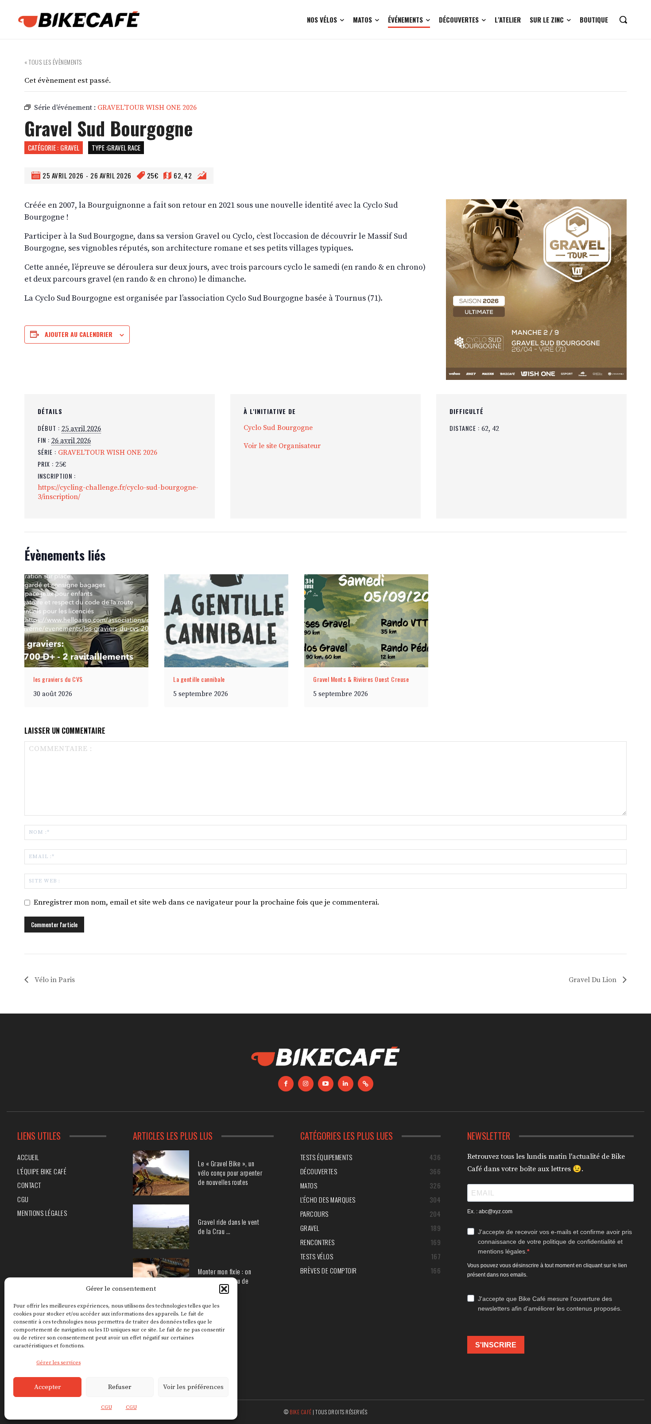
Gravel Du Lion (593, 979)
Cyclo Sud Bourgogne (278, 427)
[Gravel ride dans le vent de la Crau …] (161, 1227)
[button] (224, 1289)
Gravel (69, 147)
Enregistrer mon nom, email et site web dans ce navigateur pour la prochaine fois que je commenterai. (207, 902)
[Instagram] (306, 1083)
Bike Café (301, 1412)
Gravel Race (123, 147)
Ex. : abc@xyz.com (489, 1211)
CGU (106, 1407)
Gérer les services (58, 1362)
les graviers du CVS (58, 679)
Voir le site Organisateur (282, 445)
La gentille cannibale (199, 679)
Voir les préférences (193, 1387)
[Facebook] (286, 1083)
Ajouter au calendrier (78, 334)
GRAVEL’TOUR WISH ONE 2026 (107, 452)
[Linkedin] (345, 1083)
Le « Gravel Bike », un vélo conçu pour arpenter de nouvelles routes (230, 1172)
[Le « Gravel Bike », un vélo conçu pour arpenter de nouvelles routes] (161, 1173)
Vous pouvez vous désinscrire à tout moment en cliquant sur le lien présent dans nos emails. (547, 1270)
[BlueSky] (365, 1083)
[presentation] (86, 620)
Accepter (47, 1387)
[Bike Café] (79, 19)
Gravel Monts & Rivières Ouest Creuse (361, 679)
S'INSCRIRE (495, 1345)
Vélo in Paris (54, 979)
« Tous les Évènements (53, 61)
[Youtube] (325, 1083)
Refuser (119, 1387)
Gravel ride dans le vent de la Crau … (228, 1226)
